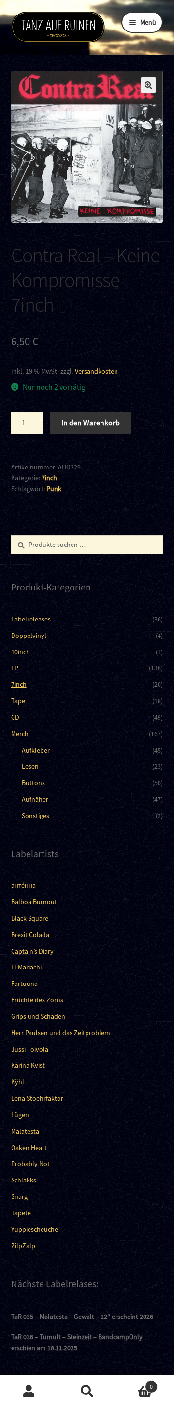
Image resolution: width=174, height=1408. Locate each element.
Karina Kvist (28, 1065)
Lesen (30, 766)
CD (15, 717)
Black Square (29, 918)
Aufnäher (35, 799)
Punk (53, 488)
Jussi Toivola (29, 1049)
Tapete (21, 1213)
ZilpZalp (23, 1245)
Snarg (19, 1196)
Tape (18, 700)
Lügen (20, 1114)
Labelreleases (31, 619)
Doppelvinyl (28, 635)
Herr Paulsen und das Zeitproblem (60, 1033)
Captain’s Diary (32, 951)
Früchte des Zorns (37, 1000)
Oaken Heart (29, 1147)
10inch (20, 652)
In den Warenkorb (90, 422)
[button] (148, 85)
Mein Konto (29, 1391)
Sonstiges (35, 815)
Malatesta (25, 1131)
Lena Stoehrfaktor (37, 1098)
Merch (20, 733)
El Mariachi (26, 967)
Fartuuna (24, 983)
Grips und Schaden (38, 1016)
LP (14, 668)
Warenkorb (134, 1383)
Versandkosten (96, 371)
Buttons (33, 782)
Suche (87, 1391)
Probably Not (30, 1163)
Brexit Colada (30, 934)
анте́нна (23, 885)
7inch (49, 477)
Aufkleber (36, 750)
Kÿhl (17, 1081)
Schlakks (23, 1180)
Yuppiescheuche (34, 1229)
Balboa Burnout (34, 901)
